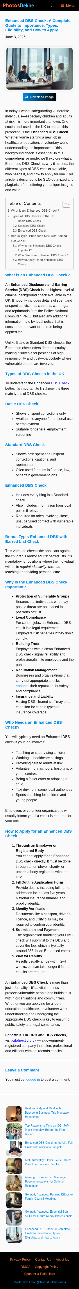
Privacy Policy (20, 1259)
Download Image (41, 97)
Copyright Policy (46, 1267)
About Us (62, 1259)
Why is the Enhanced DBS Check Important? (39, 248)
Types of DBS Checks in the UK (33, 216)
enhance (22, 686)
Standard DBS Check (31, 225)
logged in (32, 1079)
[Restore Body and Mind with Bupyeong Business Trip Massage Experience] (14, 1114)
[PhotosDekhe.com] (18, 5)
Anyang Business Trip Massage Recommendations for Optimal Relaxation (45, 1181)
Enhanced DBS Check (32, 230)
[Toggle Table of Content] (64, 204)
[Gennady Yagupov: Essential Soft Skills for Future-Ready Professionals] (14, 1218)
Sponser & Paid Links (39, 1274)
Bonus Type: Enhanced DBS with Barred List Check (39, 238)
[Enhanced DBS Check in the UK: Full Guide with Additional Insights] (14, 1149)
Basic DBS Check (29, 221)
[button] (50, 5)
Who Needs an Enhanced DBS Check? (43, 255)
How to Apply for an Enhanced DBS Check (40, 262)
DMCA (26, 1267)
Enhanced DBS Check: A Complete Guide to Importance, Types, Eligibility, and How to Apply (47, 1233)
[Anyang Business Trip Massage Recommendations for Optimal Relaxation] (14, 1183)
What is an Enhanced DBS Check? (35, 210)
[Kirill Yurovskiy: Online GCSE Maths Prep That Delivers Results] (14, 1166)
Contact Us (43, 1259)
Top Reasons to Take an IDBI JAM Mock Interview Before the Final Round (47, 1130)
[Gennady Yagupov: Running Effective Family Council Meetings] (14, 1201)
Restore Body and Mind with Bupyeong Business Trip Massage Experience (47, 1112)
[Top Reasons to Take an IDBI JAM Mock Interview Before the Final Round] (14, 1132)
